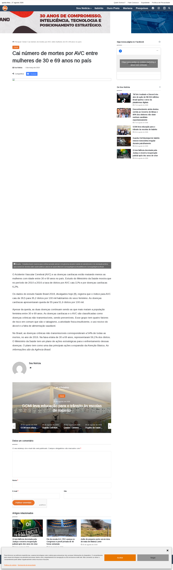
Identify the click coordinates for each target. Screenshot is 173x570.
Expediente (145, 3)
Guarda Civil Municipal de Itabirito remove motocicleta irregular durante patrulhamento (146, 140)
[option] (61, 407)
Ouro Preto (113, 8)
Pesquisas (142, 8)
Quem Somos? (119, 3)
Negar (153, 558)
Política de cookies (10, 565)
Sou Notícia (83, 8)
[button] (167, 550)
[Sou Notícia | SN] (5, 8)
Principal (17, 42)
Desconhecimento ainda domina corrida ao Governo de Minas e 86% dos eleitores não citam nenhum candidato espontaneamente (145, 114)
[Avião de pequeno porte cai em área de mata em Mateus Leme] (96, 528)
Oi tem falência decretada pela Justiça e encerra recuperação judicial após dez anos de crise (24, 541)
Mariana (127, 8)
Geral (24, 42)
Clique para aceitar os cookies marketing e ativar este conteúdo (139, 63)
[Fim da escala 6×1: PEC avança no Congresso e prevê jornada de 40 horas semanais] (62, 528)
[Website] (30, 367)
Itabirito (99, 8)
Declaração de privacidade (27, 565)
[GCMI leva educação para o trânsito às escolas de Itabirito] (124, 130)
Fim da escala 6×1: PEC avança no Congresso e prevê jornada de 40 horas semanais (61, 541)
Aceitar (120, 558)
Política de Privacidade (161, 3)
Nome (15, 480)
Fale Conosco (133, 3)
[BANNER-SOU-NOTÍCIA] (86, 20)
